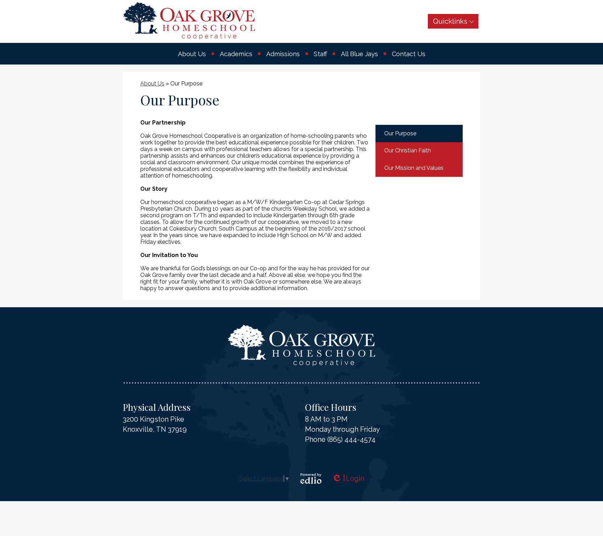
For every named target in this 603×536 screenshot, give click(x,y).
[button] (191, 54)
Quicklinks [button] (450, 21)
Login (348, 478)
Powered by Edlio (311, 478)
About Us (152, 83)
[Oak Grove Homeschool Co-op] (189, 20)
